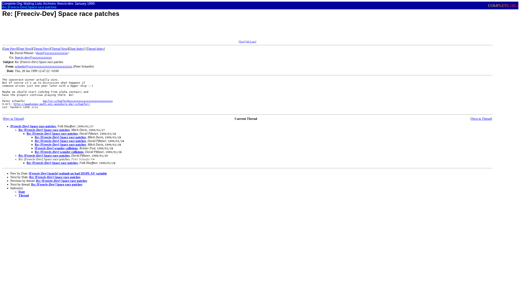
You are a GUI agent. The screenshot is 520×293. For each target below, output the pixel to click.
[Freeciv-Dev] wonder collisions (56, 148)
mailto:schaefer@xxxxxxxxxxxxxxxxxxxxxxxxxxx (78, 101)
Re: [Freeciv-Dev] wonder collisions (59, 152)
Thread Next (59, 48)
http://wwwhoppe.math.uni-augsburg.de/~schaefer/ (52, 104)
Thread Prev (41, 48)
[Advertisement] (76, 31)
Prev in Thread (13, 118)
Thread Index (95, 48)
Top (241, 41)
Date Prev (9, 48)
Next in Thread (481, 118)
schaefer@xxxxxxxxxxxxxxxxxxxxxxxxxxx (43, 66)
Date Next (24, 48)
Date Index (76, 48)
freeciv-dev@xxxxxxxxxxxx (33, 57)
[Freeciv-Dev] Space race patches (33, 126)
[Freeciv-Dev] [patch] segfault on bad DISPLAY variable (68, 173)
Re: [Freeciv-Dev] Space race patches (44, 130)
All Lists (250, 41)
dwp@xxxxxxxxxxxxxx (52, 53)
